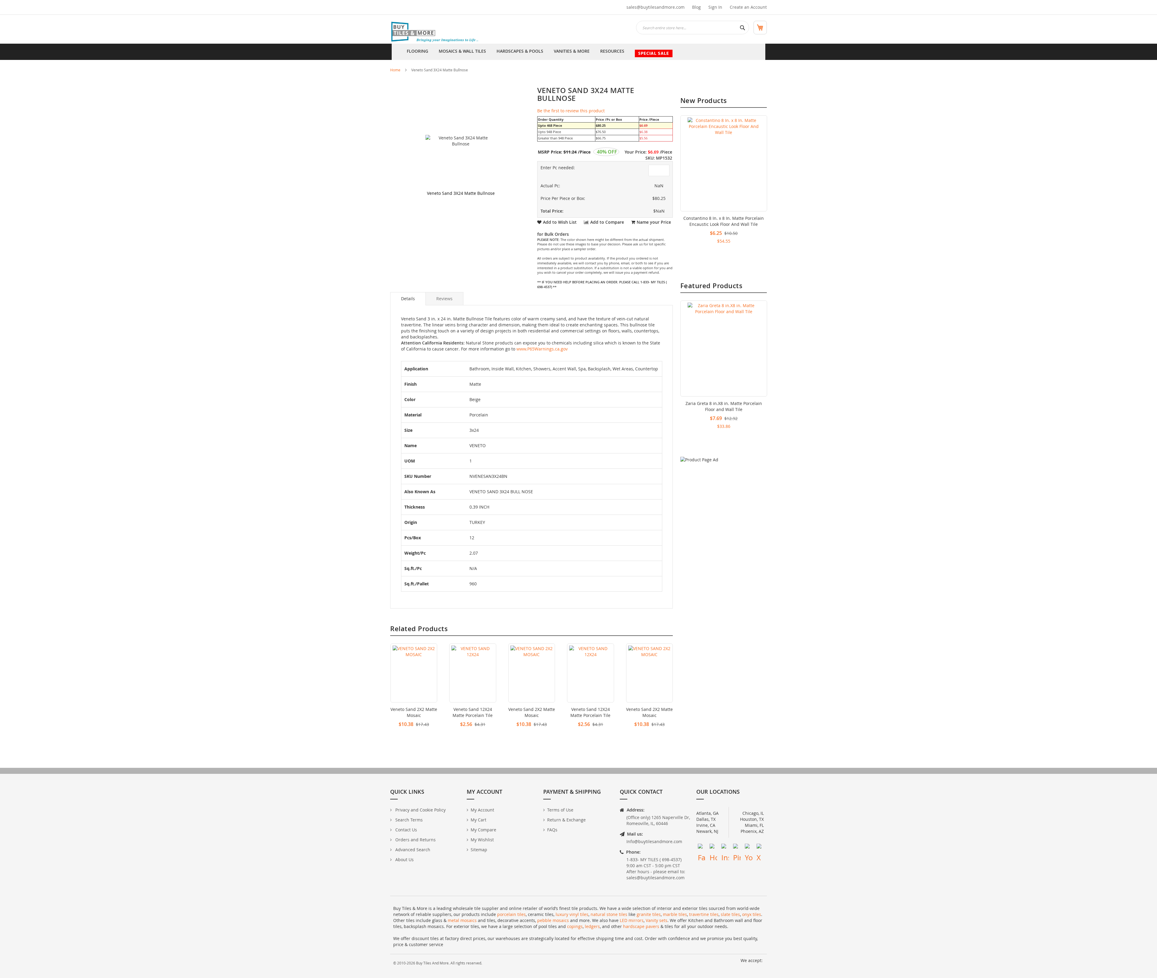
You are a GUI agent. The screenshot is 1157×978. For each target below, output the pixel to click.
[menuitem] (417, 52)
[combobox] (692, 27)
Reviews (444, 298)
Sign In (715, 7)
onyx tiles (751, 914)
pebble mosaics (553, 920)
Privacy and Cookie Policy (420, 810)
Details (408, 298)
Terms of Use (560, 810)
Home (395, 69)
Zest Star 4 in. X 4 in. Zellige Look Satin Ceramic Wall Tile (723, 221)
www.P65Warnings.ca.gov (542, 349)
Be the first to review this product (571, 111)
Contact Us (405, 830)
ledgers (592, 926)
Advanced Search (412, 849)
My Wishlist (482, 840)
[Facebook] (701, 847)
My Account (482, 810)
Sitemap (479, 849)
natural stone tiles (609, 914)
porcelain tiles (511, 914)
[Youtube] (748, 847)
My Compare (483, 830)
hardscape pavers (641, 926)
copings (575, 926)
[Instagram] (725, 847)
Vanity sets (656, 920)
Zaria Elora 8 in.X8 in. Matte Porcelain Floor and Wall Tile (723, 406)
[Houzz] (713, 847)
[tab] (408, 298)
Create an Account (748, 7)
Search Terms (408, 820)
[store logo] (435, 32)
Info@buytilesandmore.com (654, 841)
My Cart (478, 820)
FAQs (552, 830)
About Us (404, 859)
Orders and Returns (415, 840)
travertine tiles (704, 914)
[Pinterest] (737, 847)
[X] (760, 847)
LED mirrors (632, 920)
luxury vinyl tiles (572, 914)
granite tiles (649, 914)
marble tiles (675, 914)
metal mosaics (462, 920)
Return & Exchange (566, 820)
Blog (696, 7)
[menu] (578, 52)
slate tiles (730, 914)
